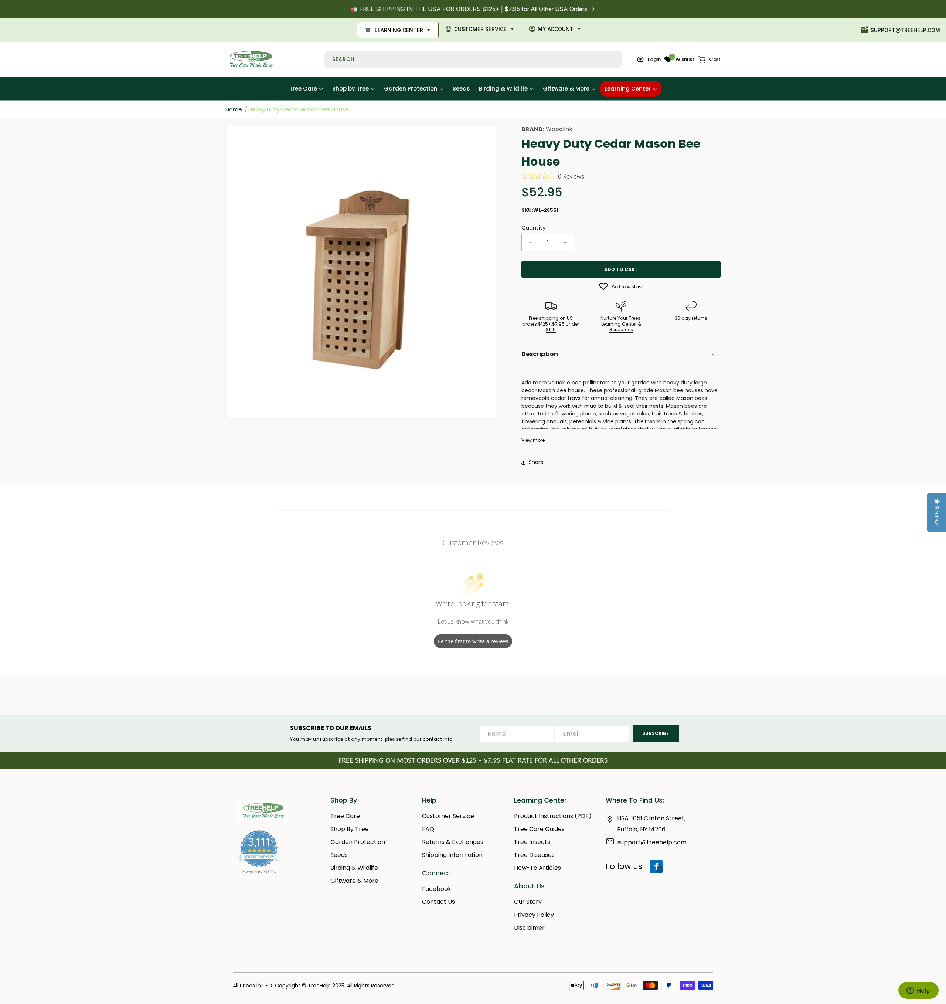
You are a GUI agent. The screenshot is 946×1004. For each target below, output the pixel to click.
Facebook (436, 889)
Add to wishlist (627, 286)
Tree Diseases (534, 855)
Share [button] (536, 462)
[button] (709, 59)
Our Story (528, 902)
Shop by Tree (349, 829)
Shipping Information (452, 855)
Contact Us (438, 902)
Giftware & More (354, 880)
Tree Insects (532, 842)
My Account (556, 29)
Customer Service (480, 29)
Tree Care (345, 816)
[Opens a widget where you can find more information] (918, 991)
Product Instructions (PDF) (553, 816)
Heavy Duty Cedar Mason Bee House (298, 109)
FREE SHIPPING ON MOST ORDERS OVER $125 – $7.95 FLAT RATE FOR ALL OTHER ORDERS (473, 760)
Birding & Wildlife (354, 868)
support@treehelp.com (905, 30)
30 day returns (691, 318)
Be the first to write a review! (473, 641)
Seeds (339, 855)
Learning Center (399, 30)
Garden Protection (357, 842)
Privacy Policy (534, 914)
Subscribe (655, 733)
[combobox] (473, 59)
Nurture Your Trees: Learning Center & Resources (621, 324)
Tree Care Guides (539, 829)
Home (233, 109)
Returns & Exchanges (452, 842)
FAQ (428, 829)
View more (533, 440)
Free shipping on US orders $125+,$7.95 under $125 (551, 324)
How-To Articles (537, 868)
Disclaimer (529, 927)
